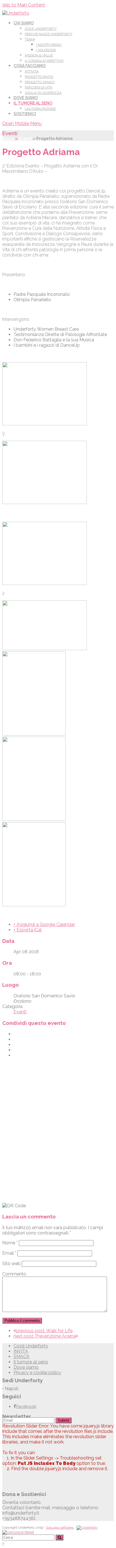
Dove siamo (26, 1367)
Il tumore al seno (31, 1362)
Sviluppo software (60, 1527)
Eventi (25, 138)
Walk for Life (44, 1330)
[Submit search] (59, 1537)
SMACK (22, 1356)
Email (9, 1253)
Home (8, 138)
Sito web (11, 1263)
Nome (10, 1242)
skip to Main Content (23, 5)
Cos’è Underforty (31, 1346)
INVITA (21, 1351)
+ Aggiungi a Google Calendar (44, 924)
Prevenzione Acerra (44, 1336)
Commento (14, 1274)
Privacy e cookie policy (37, 1372)
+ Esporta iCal (28, 929)
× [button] (3, 1543)
